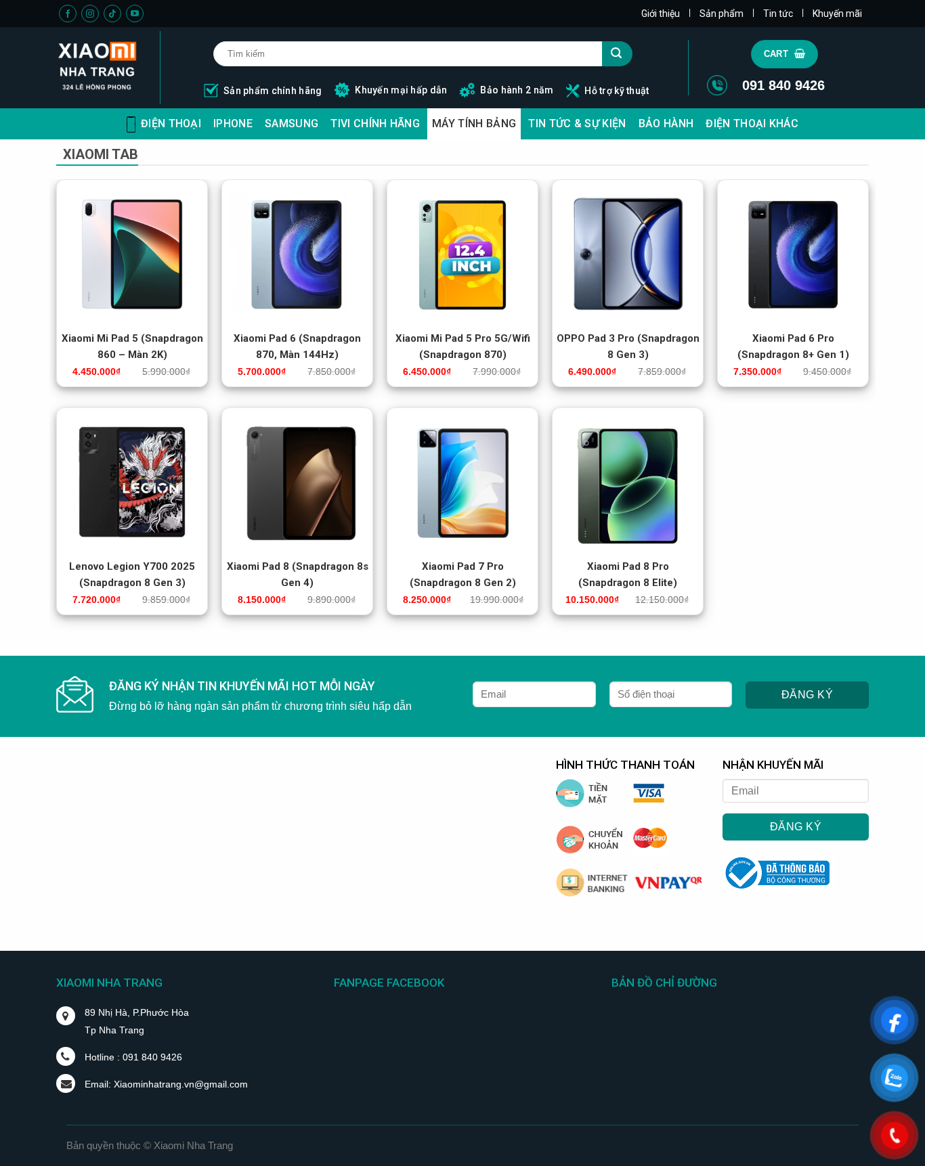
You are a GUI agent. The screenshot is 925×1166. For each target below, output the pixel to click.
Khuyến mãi (837, 13)
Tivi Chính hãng (375, 123)
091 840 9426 (783, 85)
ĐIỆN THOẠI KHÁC (752, 123)
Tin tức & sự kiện (577, 123)
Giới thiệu (660, 13)
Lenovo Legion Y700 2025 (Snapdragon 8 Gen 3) (132, 567)
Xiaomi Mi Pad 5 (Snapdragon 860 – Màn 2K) (132, 339)
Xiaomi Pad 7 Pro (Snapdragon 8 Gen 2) (463, 567)
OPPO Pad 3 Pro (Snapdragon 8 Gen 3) (628, 339)
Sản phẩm (722, 13)
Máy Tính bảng (474, 123)
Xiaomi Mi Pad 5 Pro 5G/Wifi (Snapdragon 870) (462, 339)
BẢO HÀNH (666, 123)
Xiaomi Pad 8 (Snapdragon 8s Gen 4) (297, 567)
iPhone (233, 123)
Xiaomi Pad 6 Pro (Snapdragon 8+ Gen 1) (793, 339)
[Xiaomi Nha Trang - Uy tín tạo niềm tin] (97, 67)
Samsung (291, 123)
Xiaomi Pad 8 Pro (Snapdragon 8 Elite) (627, 567)
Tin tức (778, 13)
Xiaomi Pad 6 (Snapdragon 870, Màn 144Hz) (297, 339)
